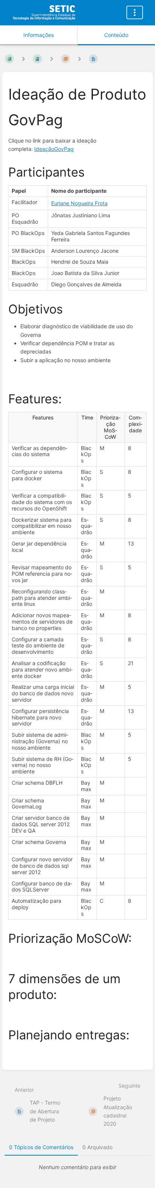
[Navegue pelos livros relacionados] (23, 59)
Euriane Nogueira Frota (79, 203)
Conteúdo (116, 35)
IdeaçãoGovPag (54, 149)
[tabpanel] (77, 1167)
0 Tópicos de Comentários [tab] (41, 1147)
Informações (38, 35)
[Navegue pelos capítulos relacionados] (51, 59)
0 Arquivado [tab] (97, 1147)
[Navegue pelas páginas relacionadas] (79, 59)
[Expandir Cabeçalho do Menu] (134, 12)
